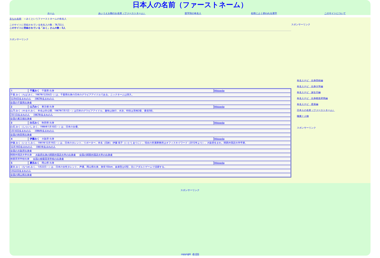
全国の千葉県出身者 (21, 102)
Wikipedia (219, 90)
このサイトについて (335, 13)
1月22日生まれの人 (20, 170)
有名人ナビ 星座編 (307, 104)
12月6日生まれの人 (20, 98)
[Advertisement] (99, 62)
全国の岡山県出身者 (21, 174)
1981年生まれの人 (46, 146)
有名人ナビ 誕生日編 (309, 92)
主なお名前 (15, 18)
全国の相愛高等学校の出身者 (48, 158)
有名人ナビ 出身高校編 (310, 80)
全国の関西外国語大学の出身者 (96, 154)
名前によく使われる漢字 (264, 13)
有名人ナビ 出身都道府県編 (312, 98)
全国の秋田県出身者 (21, 134)
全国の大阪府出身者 (21, 150)
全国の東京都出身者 (21, 118)
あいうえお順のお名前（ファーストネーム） (122, 13)
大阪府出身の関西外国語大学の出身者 (55, 154)
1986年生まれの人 (44, 130)
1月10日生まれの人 (20, 130)
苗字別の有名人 (193, 13)
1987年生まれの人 (44, 98)
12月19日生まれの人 (21, 146)
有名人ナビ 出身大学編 (310, 86)
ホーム (50, 13)
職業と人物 (303, 116)
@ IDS (196, 254)
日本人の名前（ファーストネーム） (316, 110)
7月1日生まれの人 (20, 114)
